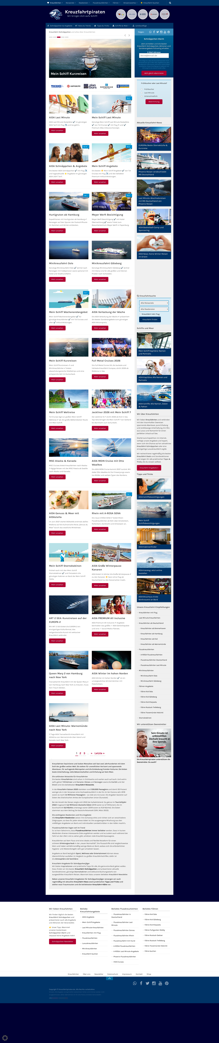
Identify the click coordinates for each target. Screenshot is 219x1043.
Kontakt (139, 974)
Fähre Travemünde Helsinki (152, 712)
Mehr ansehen (57, 130)
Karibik (114, 782)
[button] (5, 1038)
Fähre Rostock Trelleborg (151, 707)
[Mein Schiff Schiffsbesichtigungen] (154, 510)
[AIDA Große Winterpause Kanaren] (111, 552)
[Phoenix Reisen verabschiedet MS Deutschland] (154, 161)
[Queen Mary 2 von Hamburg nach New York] (68, 660)
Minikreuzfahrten (146, 670)
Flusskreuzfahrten (100, 3)
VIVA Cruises (118, 962)
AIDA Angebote (88, 917)
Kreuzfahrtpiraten (85, 12)
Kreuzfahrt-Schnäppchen (86, 869)
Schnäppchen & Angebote (61, 26)
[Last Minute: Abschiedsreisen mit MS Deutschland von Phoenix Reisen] (154, 187)
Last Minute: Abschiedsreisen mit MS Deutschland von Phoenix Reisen (152, 201)
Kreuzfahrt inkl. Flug (150, 314)
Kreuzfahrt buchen (151, 3)
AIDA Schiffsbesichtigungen (151, 497)
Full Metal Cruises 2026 (69, 74)
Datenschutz (112, 974)
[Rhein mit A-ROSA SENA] (111, 500)
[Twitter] (157, 32)
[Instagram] (161, 32)
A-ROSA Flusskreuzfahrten (151, 655)
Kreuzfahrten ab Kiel (149, 639)
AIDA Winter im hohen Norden (110, 673)
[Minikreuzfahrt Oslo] (68, 250)
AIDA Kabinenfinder (148, 547)
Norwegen (98, 782)
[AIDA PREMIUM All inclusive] (111, 604)
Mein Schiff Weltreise (62, 412)
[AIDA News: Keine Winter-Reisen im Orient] (154, 243)
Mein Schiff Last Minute (106, 117)
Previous (125, 35)
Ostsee (87, 782)
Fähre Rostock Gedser (154, 935)
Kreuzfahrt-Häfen (100, 884)
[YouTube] (165, 32)
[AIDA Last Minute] (68, 104)
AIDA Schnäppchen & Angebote (68, 166)
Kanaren (80, 782)
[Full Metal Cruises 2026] (90, 58)
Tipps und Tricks (112, 882)
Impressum (127, 974)
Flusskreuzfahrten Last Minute (153, 665)
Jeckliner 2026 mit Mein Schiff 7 (111, 412)
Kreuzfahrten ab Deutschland (151, 623)
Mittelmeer (67, 782)
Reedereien (83, 3)
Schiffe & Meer (121, 26)
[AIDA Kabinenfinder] (154, 536)
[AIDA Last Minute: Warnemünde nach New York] (68, 712)
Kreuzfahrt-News (81, 882)
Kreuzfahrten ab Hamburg (151, 634)
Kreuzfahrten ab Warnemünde (153, 644)
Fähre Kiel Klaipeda (149, 702)
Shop (149, 974)
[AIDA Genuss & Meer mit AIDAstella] (68, 500)
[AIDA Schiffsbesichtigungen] (154, 486)
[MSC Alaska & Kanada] (68, 447)
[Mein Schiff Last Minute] (111, 104)
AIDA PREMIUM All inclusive (108, 618)
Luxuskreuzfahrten (90, 943)
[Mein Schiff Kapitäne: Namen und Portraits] (154, 340)
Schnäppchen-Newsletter (62, 941)
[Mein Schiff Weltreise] (68, 399)
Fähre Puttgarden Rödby (155, 930)
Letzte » (99, 753)
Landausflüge (141, 26)
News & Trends (84, 26)
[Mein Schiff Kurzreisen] (68, 347)
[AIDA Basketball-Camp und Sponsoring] (154, 217)
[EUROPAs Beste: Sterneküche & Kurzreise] (154, 135)
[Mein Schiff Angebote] (111, 152)
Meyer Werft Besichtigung (107, 214)
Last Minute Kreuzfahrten (149, 618)
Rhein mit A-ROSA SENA (106, 513)
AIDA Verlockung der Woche (108, 312)
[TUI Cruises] (132, 19)
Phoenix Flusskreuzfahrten (124, 956)
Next (129, 35)
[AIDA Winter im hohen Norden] (111, 660)
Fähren (116, 3)
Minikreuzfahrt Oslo (61, 263)
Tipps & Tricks (102, 26)
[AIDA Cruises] (121, 19)
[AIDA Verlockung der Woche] (111, 298)
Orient (54, 785)
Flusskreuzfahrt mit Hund (124, 941)
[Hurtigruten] (154, 19)
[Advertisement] (154, 277)
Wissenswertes (129, 3)
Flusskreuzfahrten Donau (124, 930)
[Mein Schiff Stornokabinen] (68, 552)
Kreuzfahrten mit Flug (148, 612)
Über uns (86, 974)
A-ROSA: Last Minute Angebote (126, 951)
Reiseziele (70, 3)
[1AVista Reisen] (123, 86)
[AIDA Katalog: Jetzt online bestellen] (154, 560)
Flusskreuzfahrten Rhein (123, 935)
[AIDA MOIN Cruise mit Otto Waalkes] (111, 447)
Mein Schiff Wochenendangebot (68, 312)
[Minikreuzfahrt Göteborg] (111, 250)
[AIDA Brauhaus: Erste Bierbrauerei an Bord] (154, 586)
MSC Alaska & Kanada (62, 460)
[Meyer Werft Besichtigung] (111, 201)
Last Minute (149, 93)
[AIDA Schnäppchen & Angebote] (68, 152)
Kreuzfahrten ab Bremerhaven (153, 628)
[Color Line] (74, 86)
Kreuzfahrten (55, 3)
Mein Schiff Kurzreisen (63, 360)
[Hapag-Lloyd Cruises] (57, 86)
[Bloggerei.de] (53, 998)
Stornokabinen (80, 872)
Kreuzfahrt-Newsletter (118, 874)
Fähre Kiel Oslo (147, 691)
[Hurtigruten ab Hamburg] (68, 201)
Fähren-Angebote (146, 686)
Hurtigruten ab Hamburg (64, 214)
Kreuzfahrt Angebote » (149, 468)
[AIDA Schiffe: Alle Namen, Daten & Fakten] (154, 393)
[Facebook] (154, 32)
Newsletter (98, 974)
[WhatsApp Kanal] (150, 32)
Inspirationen (67, 866)
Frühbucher (149, 89)
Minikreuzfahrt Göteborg (107, 263)
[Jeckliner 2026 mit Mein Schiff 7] (111, 399)
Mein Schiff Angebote (105, 166)
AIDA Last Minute (59, 117)
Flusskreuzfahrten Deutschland (154, 660)
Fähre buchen (150, 951)
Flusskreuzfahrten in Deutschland (121, 915)
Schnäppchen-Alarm (57, 933)
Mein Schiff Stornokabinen (65, 565)
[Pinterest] (168, 32)
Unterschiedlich (151, 96)
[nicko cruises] (106, 86)
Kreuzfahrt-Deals (144, 456)
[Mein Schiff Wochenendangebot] (68, 298)
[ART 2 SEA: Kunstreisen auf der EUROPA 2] (68, 604)
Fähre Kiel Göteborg (149, 697)
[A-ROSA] (164, 19)
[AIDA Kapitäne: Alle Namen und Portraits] (154, 367)
